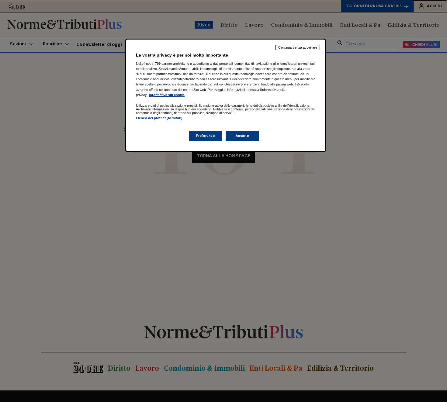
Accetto (242, 136)
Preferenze (205, 136)
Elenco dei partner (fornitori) (159, 118)
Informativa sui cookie (167, 95)
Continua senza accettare (297, 47)
